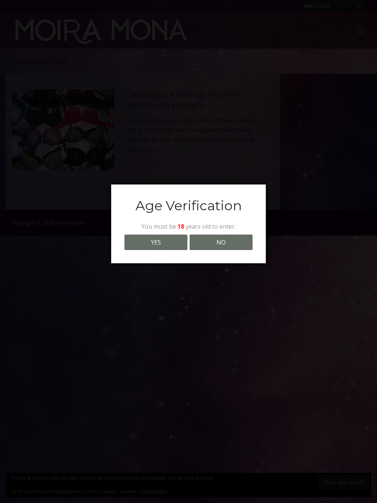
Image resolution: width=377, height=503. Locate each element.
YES (156, 242)
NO (221, 242)
